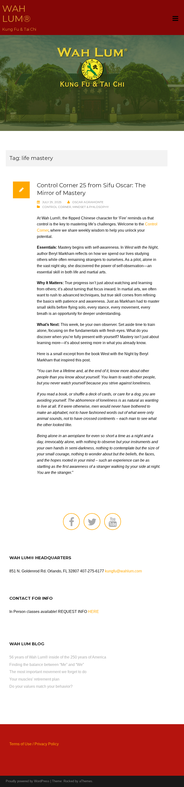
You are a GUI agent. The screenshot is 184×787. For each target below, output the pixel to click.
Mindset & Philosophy (91, 207)
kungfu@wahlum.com (123, 571)
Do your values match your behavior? (41, 686)
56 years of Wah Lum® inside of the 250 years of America (57, 657)
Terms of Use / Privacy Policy (34, 744)
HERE (93, 612)
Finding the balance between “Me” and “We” (46, 665)
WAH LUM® (16, 13)
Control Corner (56, 207)
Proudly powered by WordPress (27, 781)
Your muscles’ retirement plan (34, 679)
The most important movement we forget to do (47, 672)
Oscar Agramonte (88, 202)
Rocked (68, 781)
